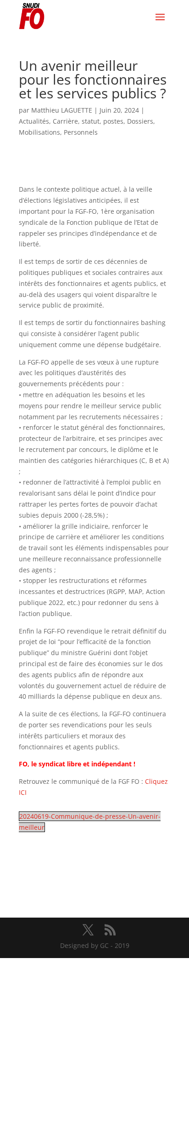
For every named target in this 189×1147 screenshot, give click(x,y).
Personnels (81, 132)
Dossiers (140, 121)
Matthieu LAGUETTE (61, 110)
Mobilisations (39, 132)
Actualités (34, 121)
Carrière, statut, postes (88, 121)
